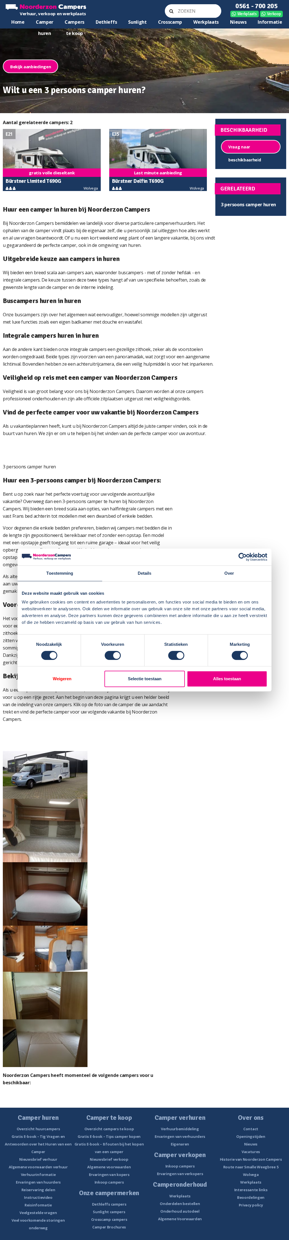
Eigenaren (180, 1144)
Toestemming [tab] (59, 573)
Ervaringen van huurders (38, 1182)
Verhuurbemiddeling (180, 1128)
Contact (250, 1128)
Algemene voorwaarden (109, 1166)
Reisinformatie (38, 1205)
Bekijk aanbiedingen (30, 66)
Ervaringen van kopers (109, 1174)
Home (18, 22)
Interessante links (251, 1189)
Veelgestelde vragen (38, 1212)
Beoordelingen (250, 1197)
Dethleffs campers (109, 1204)
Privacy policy (251, 1205)
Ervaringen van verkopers (180, 1173)
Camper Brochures (109, 1227)
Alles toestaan (227, 678)
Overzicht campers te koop (109, 1128)
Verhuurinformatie (38, 1174)
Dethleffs (106, 22)
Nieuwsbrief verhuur (38, 1159)
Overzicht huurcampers (38, 1128)
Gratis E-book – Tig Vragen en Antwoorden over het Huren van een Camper (38, 1144)
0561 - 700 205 (256, 6)
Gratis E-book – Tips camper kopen (109, 1136)
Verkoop (274, 13)
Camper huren (44, 23)
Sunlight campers (109, 1211)
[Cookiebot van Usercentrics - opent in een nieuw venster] (242, 557)
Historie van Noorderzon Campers (251, 1159)
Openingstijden (250, 1136)
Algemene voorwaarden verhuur (38, 1166)
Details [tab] (145, 573)
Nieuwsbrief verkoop (109, 1159)
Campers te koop (74, 23)
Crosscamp (170, 22)
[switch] (113, 655)
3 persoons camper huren (248, 204)
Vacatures (251, 1151)
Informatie (270, 22)
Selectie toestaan (144, 678)
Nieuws (238, 22)
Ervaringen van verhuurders (180, 1136)
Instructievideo (38, 1197)
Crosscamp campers (109, 1219)
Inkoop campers (109, 1182)
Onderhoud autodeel (180, 1211)
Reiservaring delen (38, 1189)
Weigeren (62, 678)
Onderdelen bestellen (180, 1203)
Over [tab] (229, 573)
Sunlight (137, 22)
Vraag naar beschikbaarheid (244, 148)
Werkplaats (247, 13)
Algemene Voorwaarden (180, 1218)
